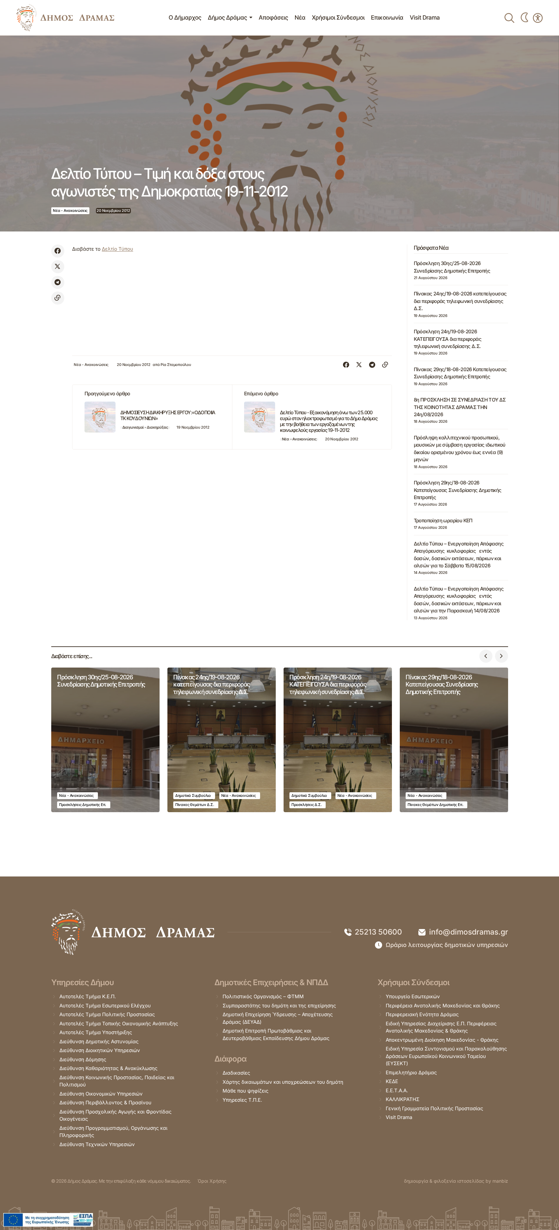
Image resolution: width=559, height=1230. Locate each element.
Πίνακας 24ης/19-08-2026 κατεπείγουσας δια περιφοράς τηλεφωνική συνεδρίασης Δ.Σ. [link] (460, 301)
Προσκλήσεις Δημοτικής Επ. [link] (82, 804)
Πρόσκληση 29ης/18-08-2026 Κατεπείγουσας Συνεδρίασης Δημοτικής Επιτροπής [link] (458, 490)
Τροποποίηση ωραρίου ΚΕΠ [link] (443, 520)
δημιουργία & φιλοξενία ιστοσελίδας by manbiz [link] (456, 1181)
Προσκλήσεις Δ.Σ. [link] (306, 804)
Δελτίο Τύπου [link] (117, 249)
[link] (65, 17)
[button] (486, 656)
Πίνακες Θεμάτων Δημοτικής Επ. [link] (435, 804)
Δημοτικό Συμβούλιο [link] (193, 795)
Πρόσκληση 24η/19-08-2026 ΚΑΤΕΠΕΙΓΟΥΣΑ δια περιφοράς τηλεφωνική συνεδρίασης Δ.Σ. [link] (447, 338)
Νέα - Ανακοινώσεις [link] (70, 210)
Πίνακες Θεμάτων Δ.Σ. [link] (194, 804)
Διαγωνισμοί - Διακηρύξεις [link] (145, 427)
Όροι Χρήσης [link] (211, 1181)
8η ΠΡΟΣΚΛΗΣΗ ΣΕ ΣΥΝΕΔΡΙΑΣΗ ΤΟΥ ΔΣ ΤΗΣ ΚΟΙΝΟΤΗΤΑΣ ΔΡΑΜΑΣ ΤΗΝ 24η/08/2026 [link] (460, 407)
